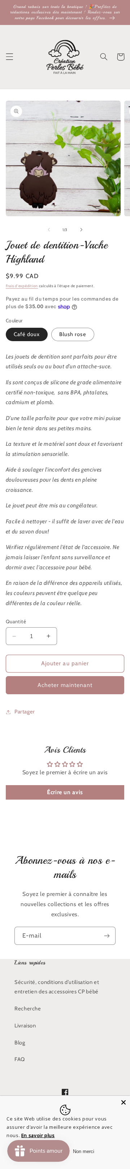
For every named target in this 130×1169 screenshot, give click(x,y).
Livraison (25, 1025)
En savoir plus (38, 1135)
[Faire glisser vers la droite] (81, 230)
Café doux (27, 334)
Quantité (16, 621)
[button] (9, 57)
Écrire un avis (65, 792)
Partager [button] (24, 711)
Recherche (27, 1008)
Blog (19, 1042)
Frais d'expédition (22, 286)
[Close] (123, 1102)
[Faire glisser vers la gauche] (49, 230)
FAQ (19, 1059)
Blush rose (72, 334)
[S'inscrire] (107, 935)
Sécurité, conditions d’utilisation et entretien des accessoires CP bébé (56, 987)
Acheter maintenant (65, 685)
